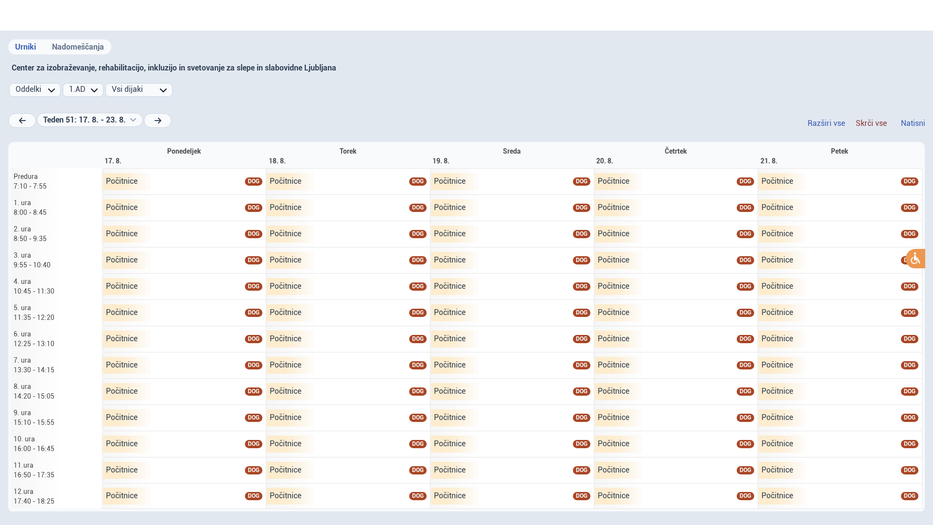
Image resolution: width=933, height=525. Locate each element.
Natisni (913, 123)
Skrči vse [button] (871, 123)
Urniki (25, 47)
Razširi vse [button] (826, 123)
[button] (89, 120)
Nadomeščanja (78, 47)
